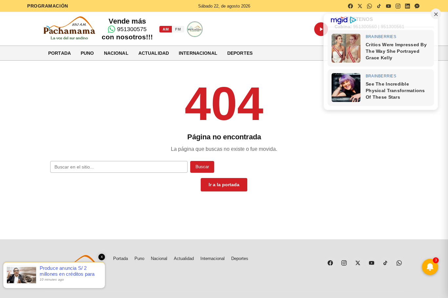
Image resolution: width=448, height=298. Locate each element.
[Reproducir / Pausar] (321, 29)
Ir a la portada (224, 184)
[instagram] (398, 6)
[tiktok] (379, 6)
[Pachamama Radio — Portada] (69, 27)
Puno (87, 53)
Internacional (198, 53)
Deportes (240, 53)
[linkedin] (407, 6)
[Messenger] (417, 6)
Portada (59, 53)
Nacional (116, 53)
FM (178, 29)
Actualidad (153, 53)
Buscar (202, 166)
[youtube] (388, 6)
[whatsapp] (369, 6)
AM (166, 29)
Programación (47, 6)
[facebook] (350, 6)
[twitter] (360, 6)
